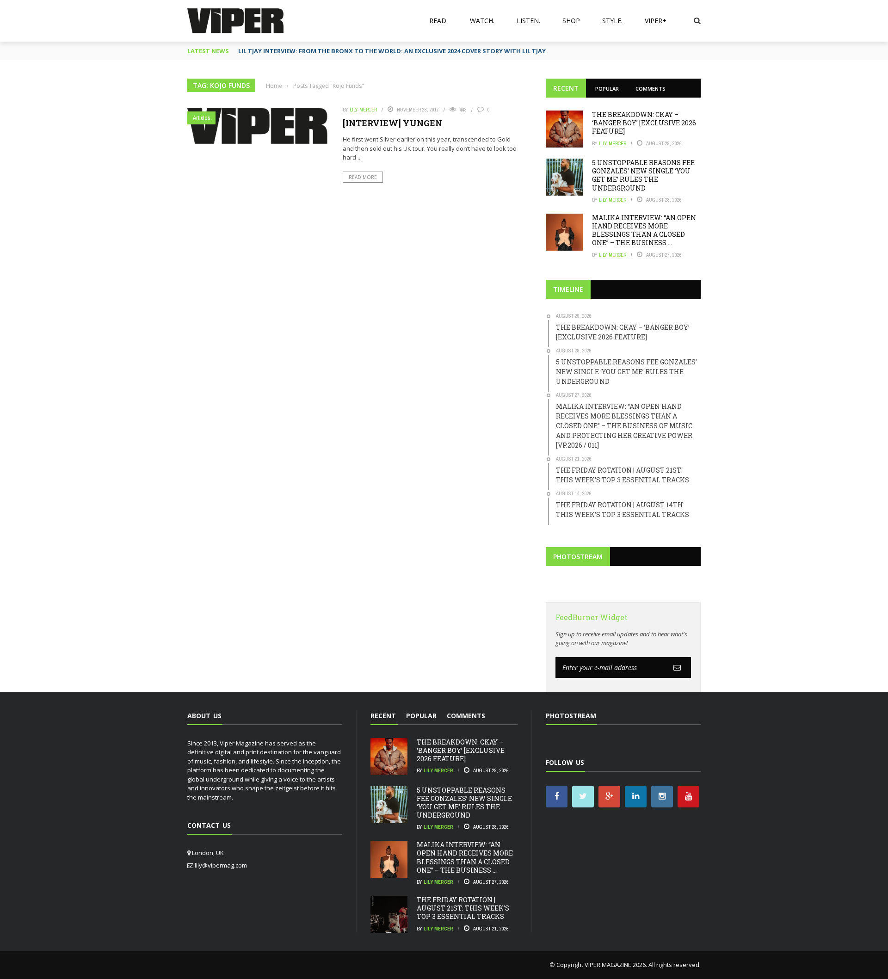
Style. (612, 20)
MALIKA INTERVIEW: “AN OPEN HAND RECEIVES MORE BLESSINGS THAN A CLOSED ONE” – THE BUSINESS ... (644, 230)
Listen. (528, 20)
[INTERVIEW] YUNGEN (392, 123)
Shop (571, 20)
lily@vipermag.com (221, 865)
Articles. (202, 118)
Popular (607, 88)
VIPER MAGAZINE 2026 (615, 965)
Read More (363, 177)
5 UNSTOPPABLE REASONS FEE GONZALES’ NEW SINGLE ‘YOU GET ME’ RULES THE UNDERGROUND (643, 175)
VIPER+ (655, 20)
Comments (650, 88)
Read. (438, 20)
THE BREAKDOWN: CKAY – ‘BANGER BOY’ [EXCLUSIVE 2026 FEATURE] (644, 122)
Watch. (482, 20)
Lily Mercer (363, 109)
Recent (566, 88)
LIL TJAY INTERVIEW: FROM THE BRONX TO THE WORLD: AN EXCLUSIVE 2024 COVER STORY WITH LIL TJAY (392, 51)
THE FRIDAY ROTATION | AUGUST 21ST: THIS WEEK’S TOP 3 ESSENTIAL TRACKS (463, 908)
